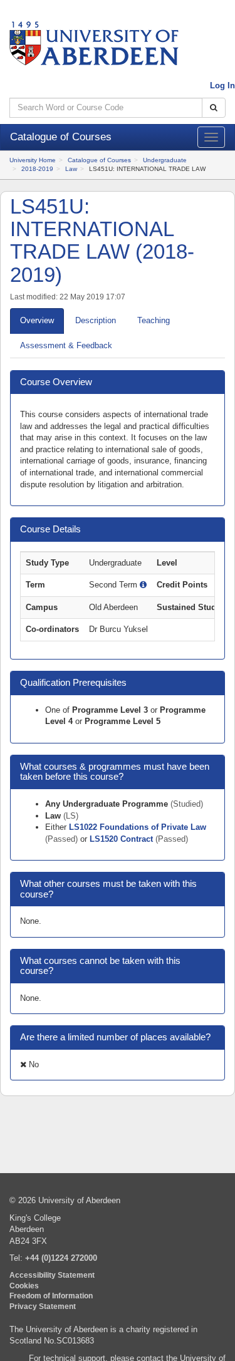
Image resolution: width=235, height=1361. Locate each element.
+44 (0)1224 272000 (61, 1258)
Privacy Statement (42, 1306)
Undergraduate (165, 160)
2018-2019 (37, 168)
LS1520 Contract (122, 839)
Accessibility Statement (52, 1275)
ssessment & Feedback (66, 345)
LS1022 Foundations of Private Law (137, 827)
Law (71, 168)
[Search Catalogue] (214, 108)
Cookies (24, 1285)
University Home (32, 160)
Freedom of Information (51, 1295)
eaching (153, 320)
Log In (222, 85)
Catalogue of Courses (99, 160)
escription (95, 320)
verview (37, 320)
